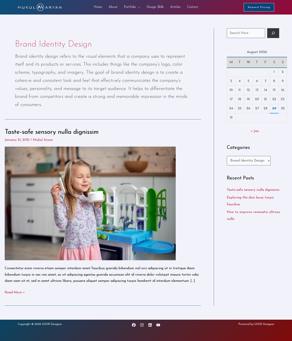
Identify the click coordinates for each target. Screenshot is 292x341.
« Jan (255, 131)
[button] (259, 7)
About (113, 7)
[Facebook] (134, 325)
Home (98, 7)
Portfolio (130, 7)
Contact (192, 7)
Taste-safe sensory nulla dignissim (52, 132)
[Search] (273, 33)
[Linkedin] (150, 325)
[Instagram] (142, 325)
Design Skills (155, 7)
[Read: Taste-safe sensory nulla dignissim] (90, 203)
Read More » (15, 292)
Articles (175, 7)
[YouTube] (158, 325)
